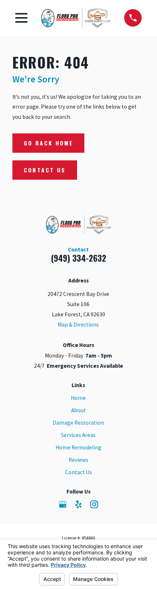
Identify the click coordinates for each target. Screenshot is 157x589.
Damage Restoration (78, 422)
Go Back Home (48, 143)
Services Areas (78, 435)
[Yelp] (78, 504)
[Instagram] (94, 504)
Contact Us (45, 170)
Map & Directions (78, 324)
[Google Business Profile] (63, 504)
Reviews (78, 459)
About (78, 410)
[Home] (75, 18)
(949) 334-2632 (78, 257)
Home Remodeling (78, 447)
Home (78, 397)
